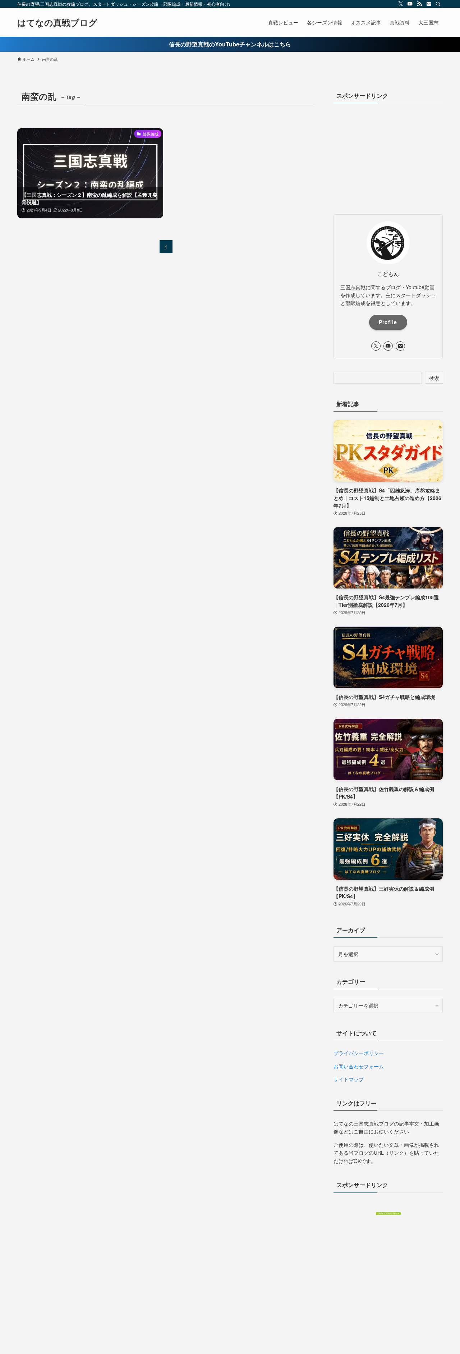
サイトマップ (349, 1079)
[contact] (428, 4)
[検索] (438, 4)
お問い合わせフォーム (359, 1066)
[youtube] (410, 4)
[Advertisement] (388, 157)
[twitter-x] (400, 4)
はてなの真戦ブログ (57, 22)
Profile (388, 322)
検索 (434, 377)
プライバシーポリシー (359, 1053)
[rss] (419, 4)
